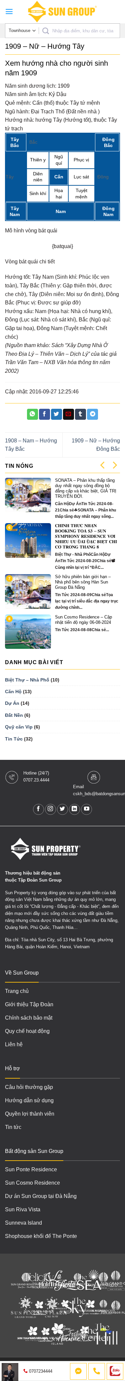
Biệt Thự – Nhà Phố (27, 679)
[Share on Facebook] (44, 414)
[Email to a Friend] (68, 414)
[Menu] (9, 11)
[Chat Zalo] (115, 1371)
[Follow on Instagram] (50, 809)
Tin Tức (14, 739)
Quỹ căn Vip (19, 727)
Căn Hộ (13, 691)
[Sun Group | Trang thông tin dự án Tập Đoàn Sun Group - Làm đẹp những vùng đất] (63, 11)
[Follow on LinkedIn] (74, 809)
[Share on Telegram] (92, 414)
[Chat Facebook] (78, 1371)
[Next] (114, 465)
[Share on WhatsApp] (32, 414)
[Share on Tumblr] (80, 414)
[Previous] (103, 465)
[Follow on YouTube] (86, 809)
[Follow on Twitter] (62, 809)
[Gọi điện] (97, 1371)
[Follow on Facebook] (38, 809)
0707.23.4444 (36, 780)
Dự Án (12, 703)
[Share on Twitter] (56, 414)
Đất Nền (14, 715)
